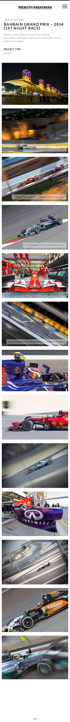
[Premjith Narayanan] (35, 8)
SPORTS (7, 53)
